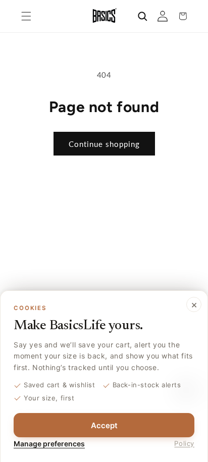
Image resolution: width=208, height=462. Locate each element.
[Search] (142, 16)
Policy (184, 443)
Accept (104, 425)
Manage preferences (49, 443)
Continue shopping (104, 143)
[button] (26, 16)
